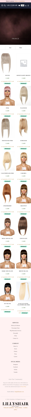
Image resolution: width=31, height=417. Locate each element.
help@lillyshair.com (19, 391)
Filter (20, 47)
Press (15, 354)
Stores (15, 348)
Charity (15, 351)
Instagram (15, 364)
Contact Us (15, 338)
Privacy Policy (23, 386)
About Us (15, 346)
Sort (10, 47)
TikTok (15, 369)
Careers (15, 356)
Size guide (15, 333)
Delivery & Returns (15, 325)
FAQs (15, 335)
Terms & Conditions (9, 407)
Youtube (15, 372)
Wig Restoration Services (15, 330)
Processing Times (15, 328)
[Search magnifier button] (4, 5)
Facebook (15, 367)
